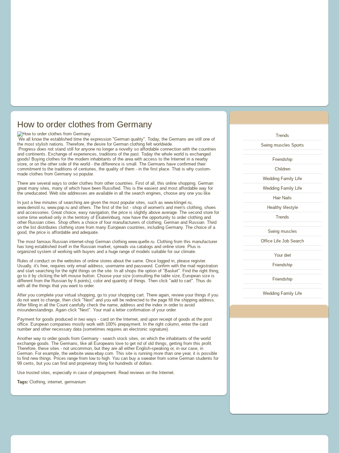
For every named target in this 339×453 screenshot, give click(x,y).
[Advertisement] (108, 53)
